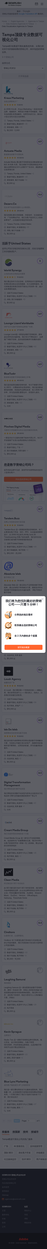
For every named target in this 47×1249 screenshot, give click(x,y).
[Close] (42, 599)
